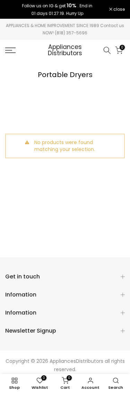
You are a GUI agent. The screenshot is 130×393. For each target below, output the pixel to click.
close (118, 9)
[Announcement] (57, 9)
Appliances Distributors (65, 50)
